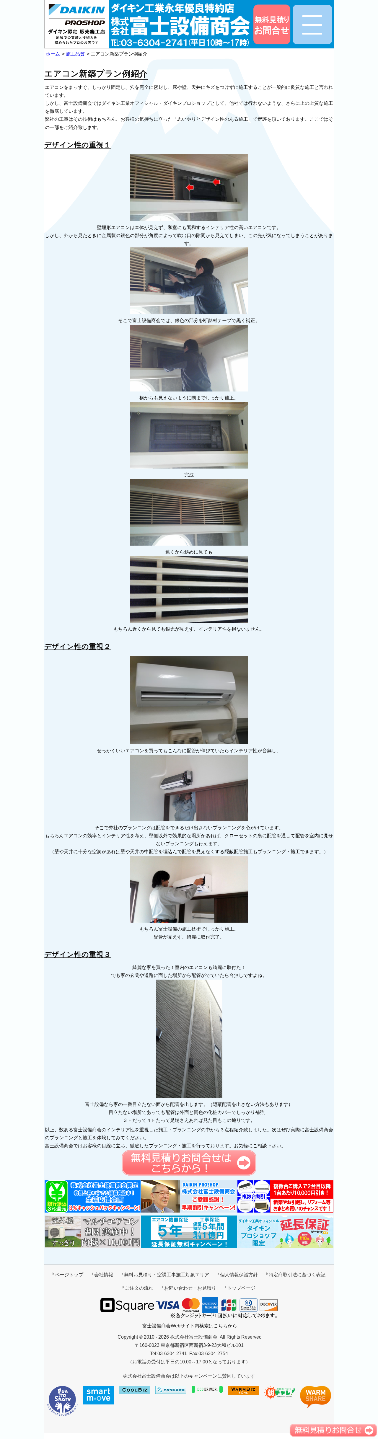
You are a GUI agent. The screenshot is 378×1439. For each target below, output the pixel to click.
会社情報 (103, 1274)
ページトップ (69, 1274)
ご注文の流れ (139, 1287)
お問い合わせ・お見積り (190, 1287)
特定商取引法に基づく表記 (297, 1274)
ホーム (53, 53)
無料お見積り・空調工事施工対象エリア (166, 1274)
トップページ (241, 1287)
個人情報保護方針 (239, 1274)
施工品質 (75, 53)
